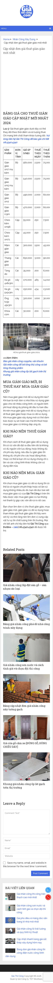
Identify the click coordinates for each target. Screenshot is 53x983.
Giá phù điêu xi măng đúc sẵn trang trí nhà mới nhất (32, 920)
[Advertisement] (26, 83)
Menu (4, 28)
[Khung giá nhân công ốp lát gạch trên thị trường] (26, 766)
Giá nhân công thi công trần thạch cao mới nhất (31, 896)
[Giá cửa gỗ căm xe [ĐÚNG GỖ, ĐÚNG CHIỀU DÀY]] (26, 727)
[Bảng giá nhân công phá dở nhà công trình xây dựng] (26, 607)
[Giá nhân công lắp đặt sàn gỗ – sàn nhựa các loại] (26, 568)
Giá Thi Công (17, 976)
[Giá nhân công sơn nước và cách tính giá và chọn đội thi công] (26, 647)
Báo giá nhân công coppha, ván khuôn (23, 361)
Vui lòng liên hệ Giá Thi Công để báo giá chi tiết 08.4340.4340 (26, 139)
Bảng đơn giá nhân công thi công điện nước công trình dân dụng (25, 953)
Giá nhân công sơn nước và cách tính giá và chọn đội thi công (23, 666)
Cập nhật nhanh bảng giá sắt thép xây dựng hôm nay (31, 941)
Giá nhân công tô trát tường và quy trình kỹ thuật (31, 930)
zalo (15, 527)
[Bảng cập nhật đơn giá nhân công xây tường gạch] (26, 688)
